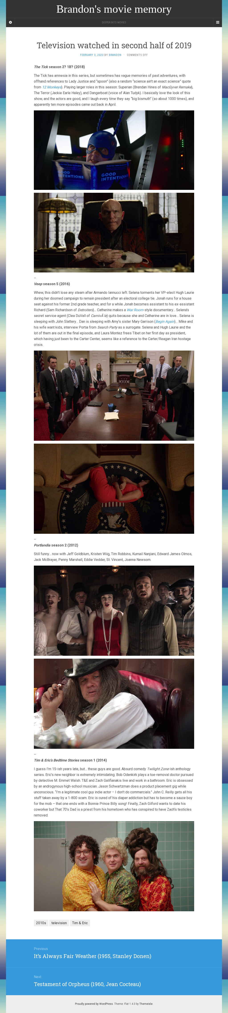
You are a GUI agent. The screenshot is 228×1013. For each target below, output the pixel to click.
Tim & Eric (80, 923)
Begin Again (164, 321)
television (59, 923)
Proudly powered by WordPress (94, 1003)
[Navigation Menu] (217, 22)
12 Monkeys (51, 87)
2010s (41, 923)
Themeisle (146, 1003)
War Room (135, 310)
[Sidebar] (10, 22)
